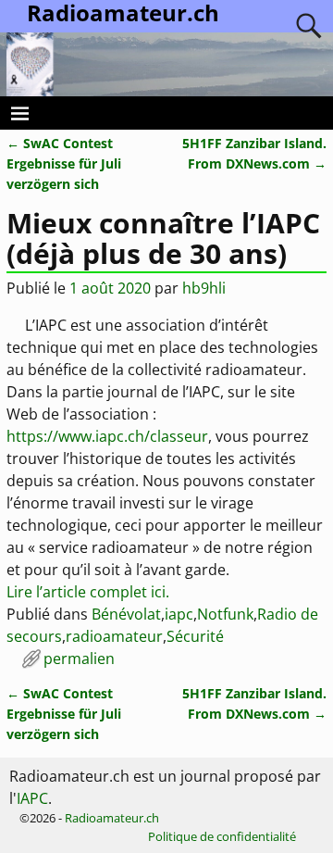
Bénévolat (126, 614)
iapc (179, 614)
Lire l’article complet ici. (87, 592)
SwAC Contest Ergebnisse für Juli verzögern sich (63, 163)
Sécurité (195, 636)
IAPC (32, 798)
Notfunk (225, 614)
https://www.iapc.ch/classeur (107, 436)
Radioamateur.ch (112, 817)
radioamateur (114, 636)
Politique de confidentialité (222, 836)
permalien (79, 658)
